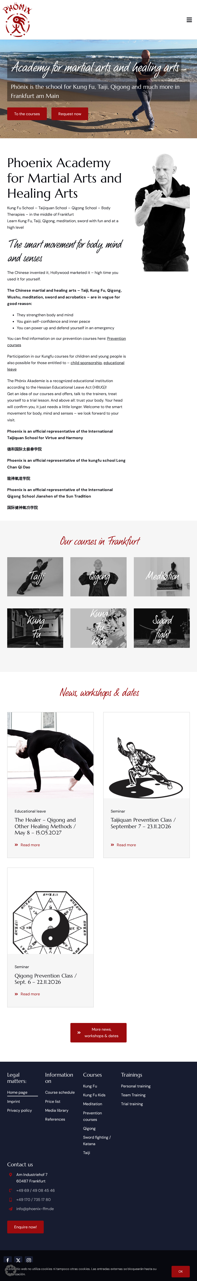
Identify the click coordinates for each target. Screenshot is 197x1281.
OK (181, 1271)
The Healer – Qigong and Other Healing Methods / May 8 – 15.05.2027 (45, 826)
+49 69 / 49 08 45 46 (35, 1190)
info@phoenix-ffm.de (35, 1208)
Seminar (118, 811)
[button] (10, 1270)
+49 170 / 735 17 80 (33, 1199)
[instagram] (29, 1260)
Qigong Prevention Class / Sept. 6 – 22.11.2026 (46, 978)
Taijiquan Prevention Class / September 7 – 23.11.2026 (143, 823)
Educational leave (30, 811)
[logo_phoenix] (17, 4)
